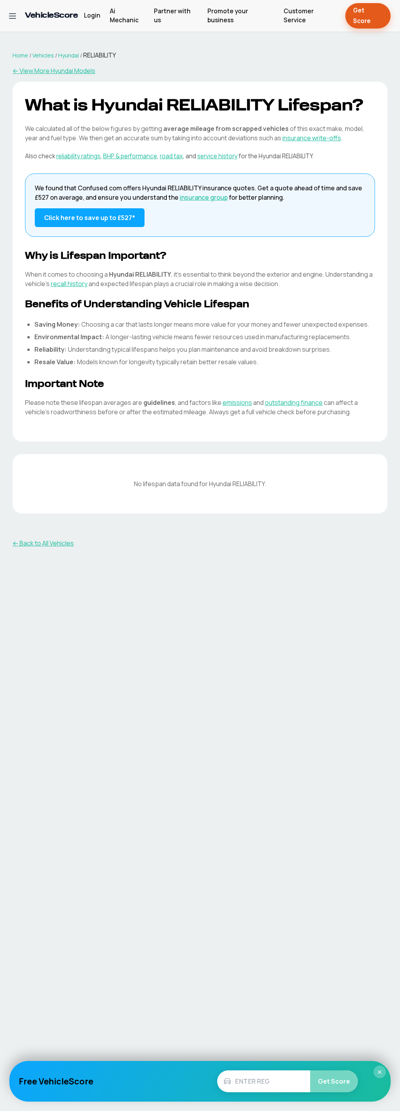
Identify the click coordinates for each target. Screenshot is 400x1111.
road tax (171, 156)
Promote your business (227, 15)
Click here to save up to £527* (89, 217)
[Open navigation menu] (12, 16)
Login (92, 15)
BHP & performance (130, 156)
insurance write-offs (311, 138)
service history (217, 156)
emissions (237, 402)
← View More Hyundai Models (53, 70)
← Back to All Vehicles (43, 543)
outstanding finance (294, 402)
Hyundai (68, 55)
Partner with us (172, 15)
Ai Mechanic (124, 15)
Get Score (362, 15)
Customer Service (299, 15)
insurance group (204, 197)
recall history (69, 283)
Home (20, 55)
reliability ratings (78, 156)
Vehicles (43, 55)
